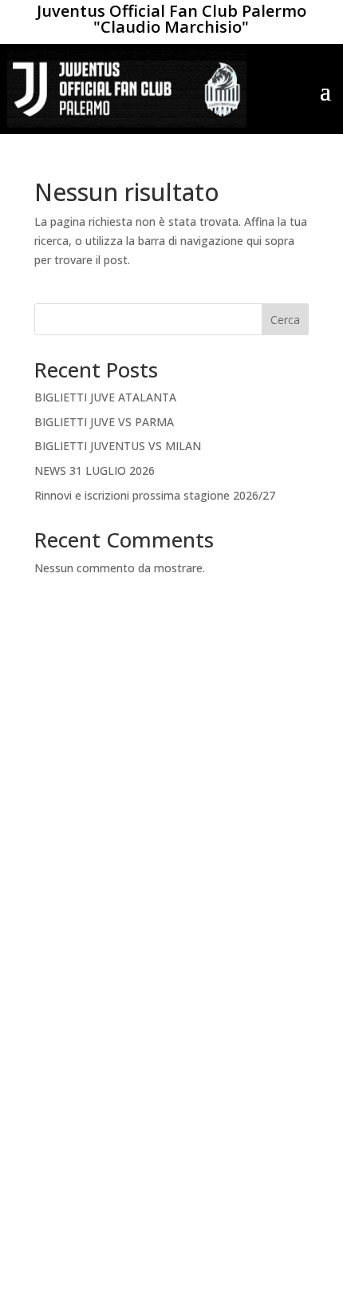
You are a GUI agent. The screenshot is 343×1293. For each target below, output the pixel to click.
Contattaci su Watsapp (171, 1142)
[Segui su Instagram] (187, 1079)
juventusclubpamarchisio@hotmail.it (171, 1219)
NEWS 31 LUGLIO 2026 (94, 470)
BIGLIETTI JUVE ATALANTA (105, 397)
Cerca (285, 319)
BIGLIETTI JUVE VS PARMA (104, 421)
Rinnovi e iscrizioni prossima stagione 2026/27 (154, 495)
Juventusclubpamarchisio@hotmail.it (171, 859)
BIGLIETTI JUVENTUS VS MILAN (117, 445)
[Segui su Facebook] (155, 1079)
